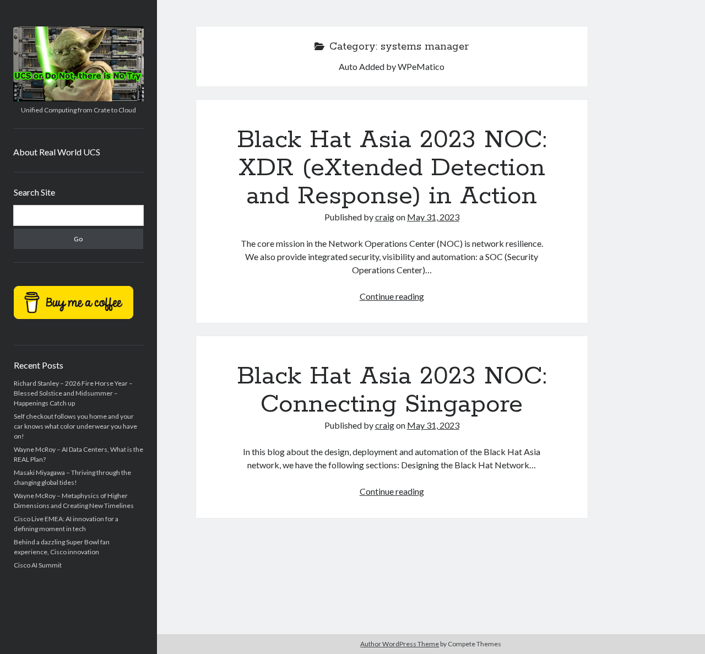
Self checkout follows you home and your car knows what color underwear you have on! (75, 426)
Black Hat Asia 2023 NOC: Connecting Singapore (391, 390)
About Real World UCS (56, 152)
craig (384, 217)
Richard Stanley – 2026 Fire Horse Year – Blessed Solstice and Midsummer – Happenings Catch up (73, 393)
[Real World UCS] (78, 97)
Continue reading (392, 296)
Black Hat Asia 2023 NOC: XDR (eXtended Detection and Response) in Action (391, 168)
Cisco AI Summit (38, 565)
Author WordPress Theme (399, 644)
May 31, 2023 (433, 217)
